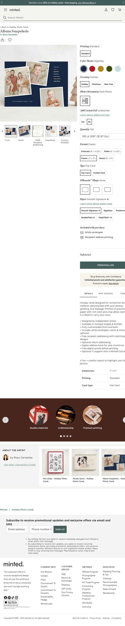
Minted (3, 509)
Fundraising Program (87, 587)
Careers (44, 575)
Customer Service (66, 568)
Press (43, 579)
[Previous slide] (2, 131)
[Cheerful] (100, 68)
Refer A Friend (109, 589)
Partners (87, 567)
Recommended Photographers (110, 584)
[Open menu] (5, 9)
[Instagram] (16, 597)
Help (63, 574)
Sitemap (106, 618)
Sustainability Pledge (47, 598)
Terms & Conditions (80, 618)
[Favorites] (112, 9)
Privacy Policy (95, 618)
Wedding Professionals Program (88, 595)
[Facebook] (5, 597)
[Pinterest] (9, 597)
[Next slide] (74, 131)
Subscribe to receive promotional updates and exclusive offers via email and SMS (58, 522)
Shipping (65, 584)
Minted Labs (46, 603)
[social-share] (2, 40)
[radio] (85, 53)
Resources (109, 567)
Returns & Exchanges (66, 579)
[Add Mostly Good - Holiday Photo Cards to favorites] (96, 451)
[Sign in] (106, 9)
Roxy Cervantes (10, 34)
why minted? (105, 293)
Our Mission (46, 571)
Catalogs (107, 578)
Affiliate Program (90, 571)
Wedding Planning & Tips (111, 573)
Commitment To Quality (48, 585)
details (88, 293)
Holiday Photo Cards (23, 509)
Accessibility (116, 618)
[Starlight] (117, 68)
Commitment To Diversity (48, 591)
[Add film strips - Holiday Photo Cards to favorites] (67, 451)
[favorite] (9, 40)
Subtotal (85, 254)
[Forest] (109, 68)
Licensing (86, 606)
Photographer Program (88, 577)
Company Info (48, 567)
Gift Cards (66, 588)
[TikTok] (13, 597)
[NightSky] (83, 68)
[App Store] (18, 602)
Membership (109, 593)
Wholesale (87, 602)
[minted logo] (15, 10)
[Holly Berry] (92, 68)
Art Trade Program (91, 582)
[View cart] (119, 9)
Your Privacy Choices (67, 594)
